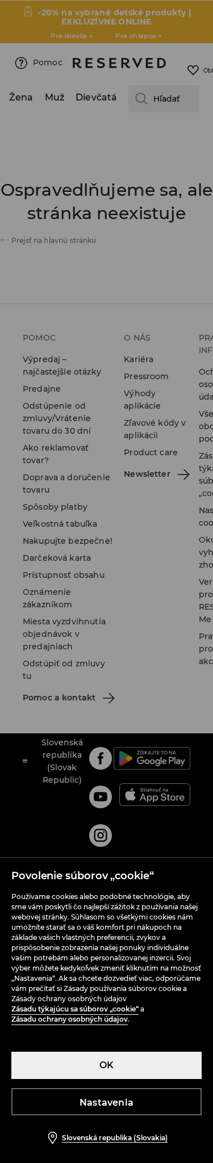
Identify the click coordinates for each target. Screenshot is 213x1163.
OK (106, 1065)
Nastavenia (106, 1102)
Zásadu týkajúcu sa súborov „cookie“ (75, 1009)
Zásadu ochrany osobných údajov (69, 1019)
